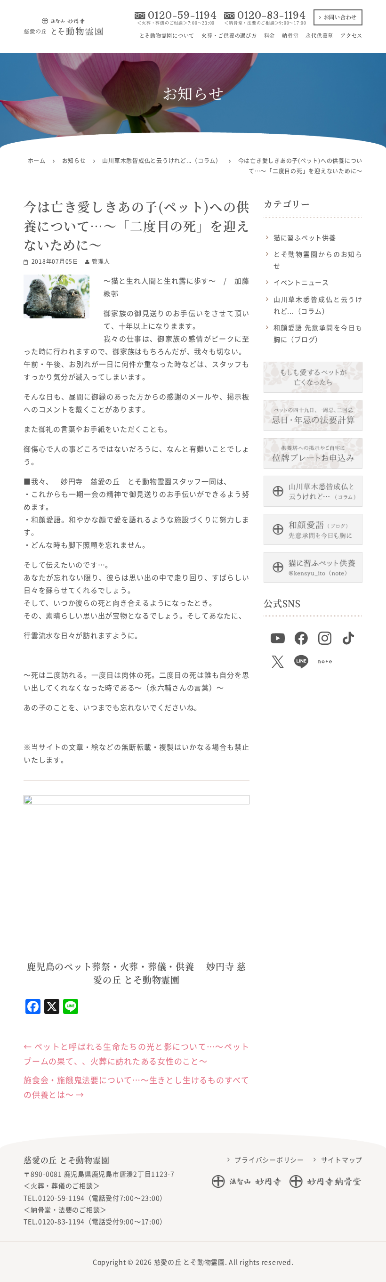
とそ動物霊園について (167, 35)
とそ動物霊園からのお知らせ (317, 259)
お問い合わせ (340, 17)
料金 (269, 35)
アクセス (351, 35)
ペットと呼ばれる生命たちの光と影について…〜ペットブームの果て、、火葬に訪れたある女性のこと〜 (136, 1053)
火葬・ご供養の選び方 (229, 35)
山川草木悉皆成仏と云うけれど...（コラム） (317, 305)
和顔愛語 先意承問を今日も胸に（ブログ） (317, 333)
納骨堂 (290, 35)
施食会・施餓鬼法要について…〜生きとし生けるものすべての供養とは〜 (136, 1087)
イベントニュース (301, 282)
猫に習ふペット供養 (304, 237)
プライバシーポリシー (269, 1159)
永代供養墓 (319, 35)
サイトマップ (342, 1159)
